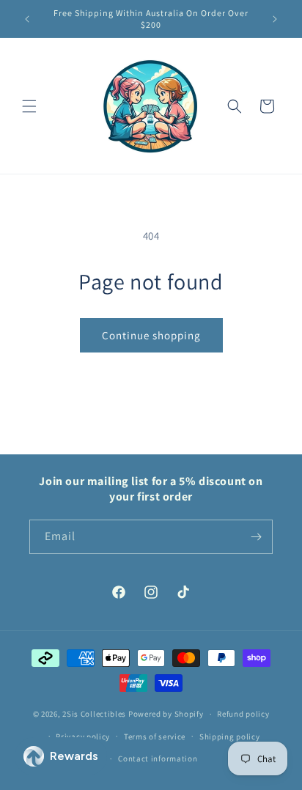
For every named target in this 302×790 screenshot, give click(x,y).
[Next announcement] (275, 19)
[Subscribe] (256, 537)
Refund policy (243, 714)
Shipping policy (229, 736)
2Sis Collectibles (94, 714)
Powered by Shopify (166, 714)
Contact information (157, 758)
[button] (29, 106)
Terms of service (154, 736)
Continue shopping (151, 335)
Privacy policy (83, 736)
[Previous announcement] (27, 19)
